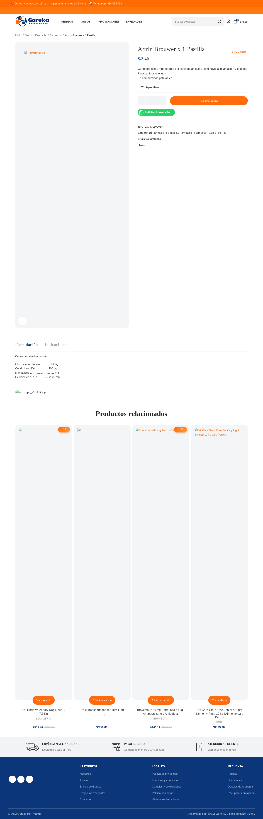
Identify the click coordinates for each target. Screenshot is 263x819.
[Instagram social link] (21, 779)
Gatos (29, 35)
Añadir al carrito (209, 100)
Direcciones (235, 780)
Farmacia (41, 35)
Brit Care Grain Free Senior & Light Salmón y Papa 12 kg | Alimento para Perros (219, 713)
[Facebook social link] (149, 145)
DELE (102, 714)
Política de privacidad (164, 773)
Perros (222, 132)
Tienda (84, 780)
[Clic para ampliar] (22, 321)
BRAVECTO (160, 718)
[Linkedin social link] (161, 145)
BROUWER (239, 51)
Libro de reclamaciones (166, 799)
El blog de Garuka (90, 786)
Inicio (18, 35)
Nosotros (85, 773)
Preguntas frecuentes (93, 792)
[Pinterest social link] (157, 145)
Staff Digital (247, 813)
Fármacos (56, 35)
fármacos (155, 138)
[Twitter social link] (153, 145)
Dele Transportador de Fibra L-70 (102, 709)
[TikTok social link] (29, 779)
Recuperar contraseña (241, 792)
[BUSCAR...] (219, 21)
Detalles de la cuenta (240, 786)
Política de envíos (162, 792)
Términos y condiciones (166, 780)
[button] (102, 700)
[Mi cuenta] (228, 21)
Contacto (85, 799)
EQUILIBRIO (44, 718)
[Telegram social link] (165, 145)
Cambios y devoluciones (166, 786)
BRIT (219, 722)
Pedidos (232, 773)
